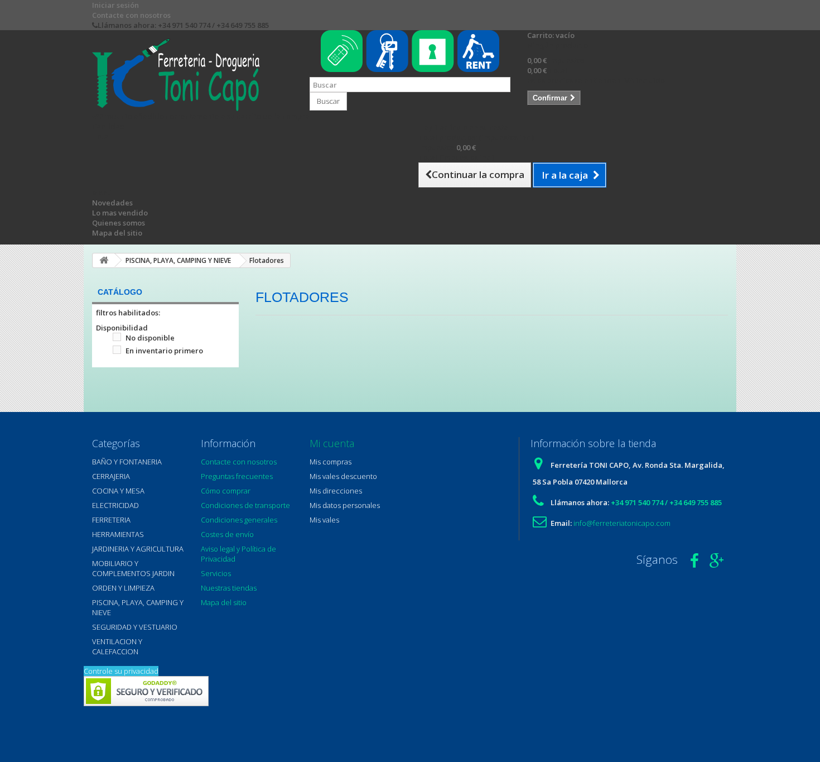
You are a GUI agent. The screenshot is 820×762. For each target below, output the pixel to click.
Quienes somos (118, 223)
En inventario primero (164, 351)
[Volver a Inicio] (103, 260)
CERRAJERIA (111, 476)
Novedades (112, 203)
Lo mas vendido (120, 213)
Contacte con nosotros (131, 15)
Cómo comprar (225, 491)
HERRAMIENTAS (118, 534)
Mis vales (324, 520)
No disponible (150, 338)
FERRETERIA (111, 520)
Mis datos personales (345, 505)
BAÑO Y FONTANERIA (127, 462)
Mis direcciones (336, 491)
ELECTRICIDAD (115, 505)
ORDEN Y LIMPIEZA (123, 588)
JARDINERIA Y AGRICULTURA (138, 549)
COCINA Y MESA (118, 491)
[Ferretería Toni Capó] (192, 75)
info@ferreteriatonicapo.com (622, 523)
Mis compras (330, 462)
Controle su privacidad (121, 671)
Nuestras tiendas (229, 588)
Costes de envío (227, 534)
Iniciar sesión (115, 5)
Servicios (216, 573)
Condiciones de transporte (245, 505)
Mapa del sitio (117, 233)
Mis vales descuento (343, 476)
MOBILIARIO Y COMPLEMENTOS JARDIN (133, 568)
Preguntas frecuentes (237, 476)
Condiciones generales (239, 520)
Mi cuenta (332, 443)
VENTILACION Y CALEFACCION (117, 646)
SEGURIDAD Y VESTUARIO (134, 627)
